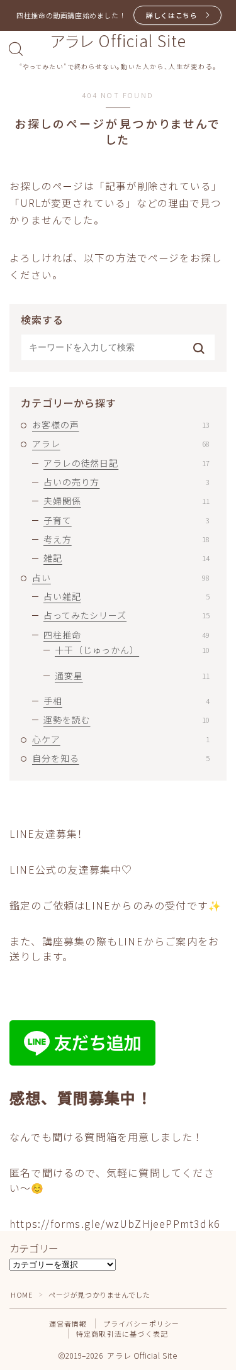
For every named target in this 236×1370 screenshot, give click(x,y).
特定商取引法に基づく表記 (122, 1333)
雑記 (126, 558)
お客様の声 (121, 424)
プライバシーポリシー (141, 1323)
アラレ (121, 443)
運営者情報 (68, 1323)
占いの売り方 (126, 482)
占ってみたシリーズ (126, 615)
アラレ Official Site (118, 41)
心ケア (121, 739)
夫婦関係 (126, 500)
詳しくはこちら (171, 15)
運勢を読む (126, 719)
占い (121, 577)
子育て (126, 520)
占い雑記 (126, 596)
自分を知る (121, 758)
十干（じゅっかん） (132, 649)
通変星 (132, 675)
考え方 (126, 539)
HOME (21, 1294)
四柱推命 (126, 634)
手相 (126, 700)
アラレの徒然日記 (126, 463)
